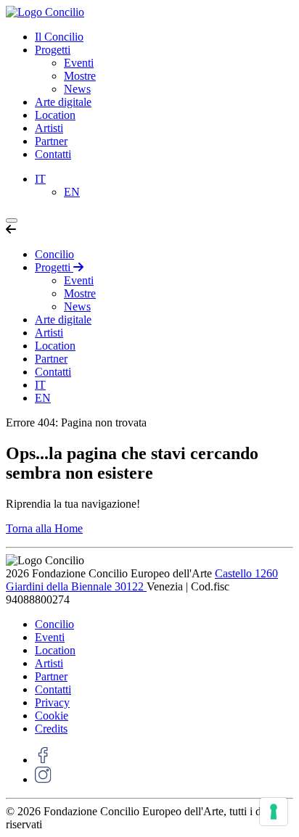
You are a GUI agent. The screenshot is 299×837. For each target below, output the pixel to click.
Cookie (51, 715)
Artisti (49, 128)
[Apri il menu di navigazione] (11, 220)
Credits (51, 728)
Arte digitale (63, 102)
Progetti (52, 50)
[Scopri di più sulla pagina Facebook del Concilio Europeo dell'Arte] (43, 760)
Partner (51, 141)
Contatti (53, 154)
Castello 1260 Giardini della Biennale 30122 (142, 580)
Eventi (79, 63)
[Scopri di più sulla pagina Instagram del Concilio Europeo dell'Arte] (43, 779)
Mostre (80, 76)
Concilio (54, 254)
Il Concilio (59, 36)
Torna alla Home (44, 528)
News (77, 89)
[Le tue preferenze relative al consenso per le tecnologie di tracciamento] (273, 811)
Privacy (52, 702)
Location (55, 115)
